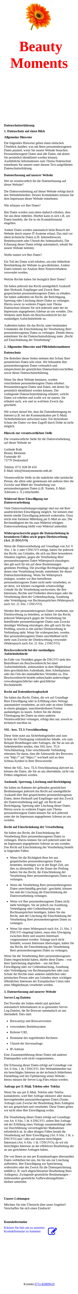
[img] (39, 15)
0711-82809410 (45, 1284)
